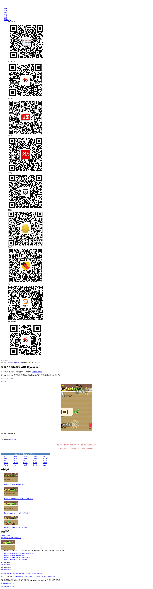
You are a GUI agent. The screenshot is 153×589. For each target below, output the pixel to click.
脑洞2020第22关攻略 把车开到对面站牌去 (17, 557)
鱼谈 (5, 16)
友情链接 (39, 573)
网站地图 (33, 573)
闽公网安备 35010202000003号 (45, 577)
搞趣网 (10, 362)
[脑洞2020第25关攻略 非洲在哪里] (8, 549)
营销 (5, 18)
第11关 (6, 460)
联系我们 (15, 573)
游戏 (5, 8)
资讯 (5, 536)
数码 (5, 10)
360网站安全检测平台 (7, 583)
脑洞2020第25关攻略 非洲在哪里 (11, 538)
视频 (8, 536)
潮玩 (5, 12)
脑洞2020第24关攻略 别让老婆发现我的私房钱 (18, 553)
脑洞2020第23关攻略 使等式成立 (14, 555)
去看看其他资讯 (6, 564)
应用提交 (21, 573)
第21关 (6, 465)
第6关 (6, 458)
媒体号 (6, 20)
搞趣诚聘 (9, 573)
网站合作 (27, 573)
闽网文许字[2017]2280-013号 (23, 577)
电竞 (5, 14)
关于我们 (3, 573)
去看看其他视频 (6, 569)
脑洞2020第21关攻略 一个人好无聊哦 (15, 559)
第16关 (6, 463)
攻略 (2, 536)
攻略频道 (16, 362)
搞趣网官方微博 (37, 372)
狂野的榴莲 (12, 439)
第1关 (6, 456)
